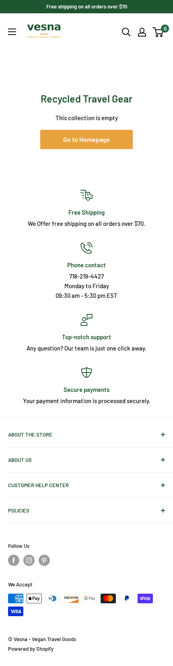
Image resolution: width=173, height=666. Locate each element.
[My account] (142, 32)
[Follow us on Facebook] (13, 560)
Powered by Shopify (31, 649)
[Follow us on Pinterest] (44, 560)
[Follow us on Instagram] (29, 560)
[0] (158, 32)
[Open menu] (12, 32)
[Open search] (126, 32)
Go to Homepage (86, 139)
